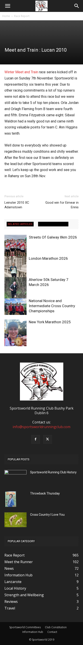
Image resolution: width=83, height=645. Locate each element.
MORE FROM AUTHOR (53, 224)
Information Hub (32, 632)
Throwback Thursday (45, 493)
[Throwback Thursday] (10, 499)
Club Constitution (56, 627)
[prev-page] (7, 343)
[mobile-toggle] (7, 6)
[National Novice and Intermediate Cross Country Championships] (15, 306)
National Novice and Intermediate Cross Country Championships (52, 306)
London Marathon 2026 (48, 258)
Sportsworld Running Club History (53, 472)
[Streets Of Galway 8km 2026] (15, 246)
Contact (52, 632)
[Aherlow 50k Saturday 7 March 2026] (15, 292)
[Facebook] (35, 439)
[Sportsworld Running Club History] (15, 473)
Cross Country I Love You (47, 514)
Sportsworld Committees (25, 627)
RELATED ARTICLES (20, 224)
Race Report (21, 16)
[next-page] (14, 343)
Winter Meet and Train (21, 72)
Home (6, 16)
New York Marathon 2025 (50, 322)
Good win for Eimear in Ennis (62, 205)
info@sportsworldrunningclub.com (41, 426)
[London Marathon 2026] (15, 270)
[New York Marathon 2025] (15, 334)
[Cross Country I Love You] (15, 519)
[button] (77, 6)
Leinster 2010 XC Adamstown (16, 205)
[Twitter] (47, 439)
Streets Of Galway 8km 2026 (53, 237)
